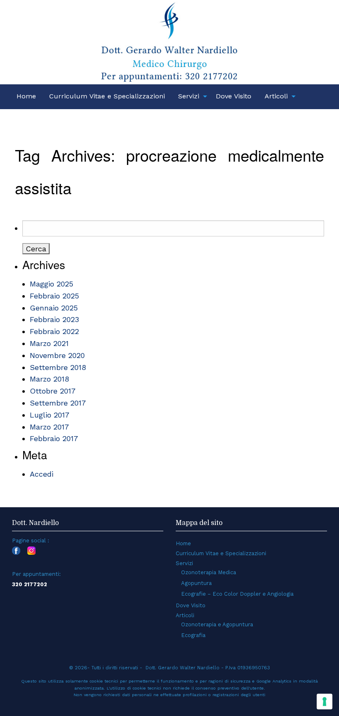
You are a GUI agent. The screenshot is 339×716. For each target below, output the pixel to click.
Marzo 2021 (49, 343)
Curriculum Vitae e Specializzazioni (107, 96)
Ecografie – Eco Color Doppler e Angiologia (237, 594)
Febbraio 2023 (54, 319)
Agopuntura (196, 583)
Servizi (188, 96)
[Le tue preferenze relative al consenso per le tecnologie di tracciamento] (324, 701)
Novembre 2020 (57, 355)
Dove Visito (233, 96)
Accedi (41, 474)
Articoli (276, 96)
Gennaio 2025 (54, 307)
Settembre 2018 (58, 367)
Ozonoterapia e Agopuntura (217, 624)
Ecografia (193, 635)
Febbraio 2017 (54, 438)
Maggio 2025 (51, 283)
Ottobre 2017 (53, 391)
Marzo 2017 (49, 426)
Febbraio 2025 (54, 295)
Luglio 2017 (49, 415)
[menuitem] (26, 96)
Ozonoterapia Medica (208, 572)
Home (26, 96)
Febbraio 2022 (54, 331)
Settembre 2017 (58, 403)
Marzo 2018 (49, 379)
